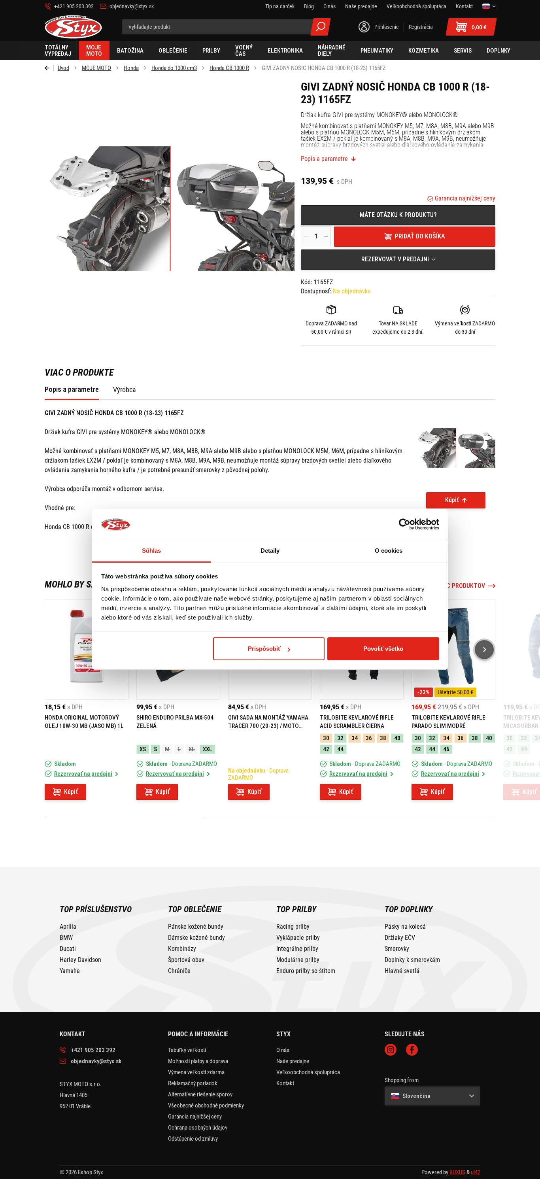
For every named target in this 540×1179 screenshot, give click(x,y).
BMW (66, 938)
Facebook (412, 1050)
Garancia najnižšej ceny (464, 198)
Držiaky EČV (400, 938)
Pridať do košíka (420, 236)
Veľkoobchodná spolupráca (308, 1072)
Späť (49, 68)
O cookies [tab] (389, 550)
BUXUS (457, 1172)
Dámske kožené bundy (196, 938)
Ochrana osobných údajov (197, 1127)
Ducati (68, 949)
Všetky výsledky (320, 27)
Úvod (63, 68)
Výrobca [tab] (124, 389)
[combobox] (398, 259)
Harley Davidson (80, 960)
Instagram (391, 1050)
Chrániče (179, 971)
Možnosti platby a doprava (198, 1061)
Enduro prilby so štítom (305, 971)
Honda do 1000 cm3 (174, 68)
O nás (282, 1050)
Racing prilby (293, 927)
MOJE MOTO (96, 68)
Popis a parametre (324, 158)
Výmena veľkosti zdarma (196, 1072)
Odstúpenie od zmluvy (193, 1138)
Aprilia (68, 927)
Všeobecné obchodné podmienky (206, 1105)
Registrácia (421, 27)
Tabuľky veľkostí (187, 1050)
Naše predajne (292, 1061)
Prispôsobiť (264, 648)
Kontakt (285, 1083)
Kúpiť (452, 500)
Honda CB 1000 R (229, 68)
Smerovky (397, 949)
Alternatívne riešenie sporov (200, 1094)
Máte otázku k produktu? (398, 215)
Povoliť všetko (383, 648)
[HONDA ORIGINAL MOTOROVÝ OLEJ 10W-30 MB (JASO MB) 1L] (86, 649)
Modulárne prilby (297, 960)
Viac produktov (461, 586)
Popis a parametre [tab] (72, 389)
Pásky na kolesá (405, 927)
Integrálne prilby (297, 949)
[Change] (488, 6)
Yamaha (70, 971)
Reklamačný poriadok (192, 1083)
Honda (131, 68)
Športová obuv (186, 960)
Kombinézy (182, 949)
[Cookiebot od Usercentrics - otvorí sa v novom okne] (404, 525)
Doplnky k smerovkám (412, 960)
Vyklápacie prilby (298, 938)
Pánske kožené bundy (195, 927)
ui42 (475, 1172)
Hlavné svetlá (402, 971)
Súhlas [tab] (151, 550)
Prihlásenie (386, 27)
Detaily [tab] (270, 550)
